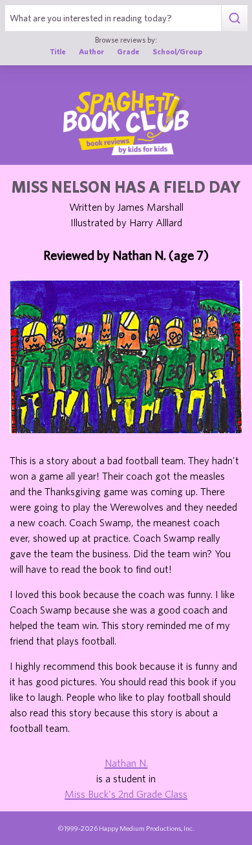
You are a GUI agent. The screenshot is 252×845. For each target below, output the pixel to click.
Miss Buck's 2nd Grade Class (126, 794)
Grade (128, 51)
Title (58, 51)
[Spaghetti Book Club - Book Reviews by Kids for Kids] (126, 123)
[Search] (234, 18)
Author (91, 51)
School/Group (177, 51)
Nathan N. (126, 763)
